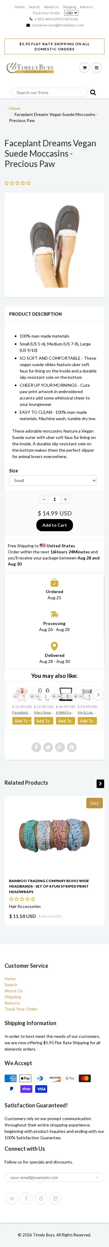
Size (13, 470)
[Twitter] (12, 1198)
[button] (18, 182)
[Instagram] (55, 1198)
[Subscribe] (97, 1177)
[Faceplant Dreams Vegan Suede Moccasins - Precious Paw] (54, 244)
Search (34, 7)
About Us (51, 7)
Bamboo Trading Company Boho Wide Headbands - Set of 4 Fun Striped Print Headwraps (49, 886)
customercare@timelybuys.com (58, 25)
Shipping (69, 7)
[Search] (91, 92)
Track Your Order (46, 13)
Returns (86, 7)
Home (20, 7)
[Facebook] (26, 1198)
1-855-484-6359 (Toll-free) (56, 19)
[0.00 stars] (22, 899)
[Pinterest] (41, 1198)
